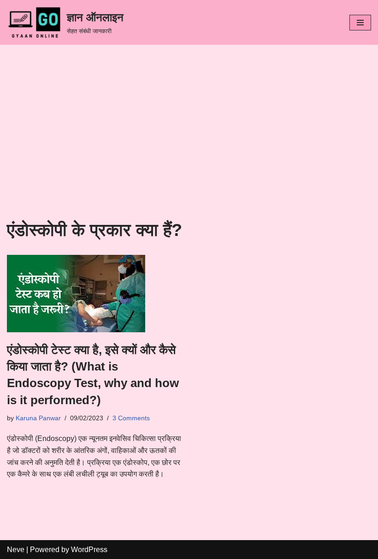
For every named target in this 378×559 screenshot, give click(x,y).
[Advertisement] (189, 150)
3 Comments (131, 418)
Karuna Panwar (38, 418)
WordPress (89, 549)
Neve (15, 549)
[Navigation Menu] (360, 22)
